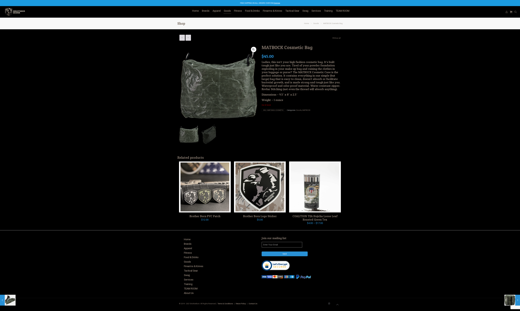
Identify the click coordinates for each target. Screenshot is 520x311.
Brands (187, 243)
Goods (316, 23)
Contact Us (253, 304)
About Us (189, 293)
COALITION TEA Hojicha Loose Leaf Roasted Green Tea (314, 217)
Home (306, 23)
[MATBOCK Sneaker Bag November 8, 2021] (8, 300)
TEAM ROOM (191, 288)
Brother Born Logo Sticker (260, 216)
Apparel (188, 248)
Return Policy (241, 304)
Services (188, 279)
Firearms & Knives (193, 266)
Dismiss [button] (277, 3)
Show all (337, 38)
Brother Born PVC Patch (204, 216)
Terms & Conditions (225, 304)
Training (188, 284)
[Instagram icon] (329, 304)
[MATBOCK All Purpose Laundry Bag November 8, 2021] (512, 300)
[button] (253, 49)
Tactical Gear (191, 270)
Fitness (188, 252)
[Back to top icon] (337, 304)
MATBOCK (306, 110)
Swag (187, 275)
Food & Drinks (191, 257)
